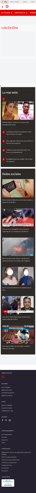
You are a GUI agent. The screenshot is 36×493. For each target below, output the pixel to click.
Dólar (33, 2)
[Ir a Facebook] (3, 420)
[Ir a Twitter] (6, 420)
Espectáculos (7, 390)
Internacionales (8, 393)
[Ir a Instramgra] (10, 420)
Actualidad (6, 387)
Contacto (5, 471)
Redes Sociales (7, 395)
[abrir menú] (3, 7)
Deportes (5, 440)
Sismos (25, 2)
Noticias (4, 437)
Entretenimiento (7, 434)
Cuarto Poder (7, 408)
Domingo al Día (7, 411)
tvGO (3, 442)
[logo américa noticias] (7, 6)
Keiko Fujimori (14, 2)
